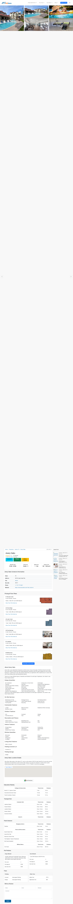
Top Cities (41, 2)
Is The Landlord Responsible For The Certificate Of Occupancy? (63, 562)
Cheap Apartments (32, 2)
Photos (17, 559)
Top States (49, 2)
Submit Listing (64, 2)
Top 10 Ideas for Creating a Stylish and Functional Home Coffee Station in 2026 (63, 573)
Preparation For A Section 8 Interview (62, 567)
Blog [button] (56, 2)
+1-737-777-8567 (19, 585)
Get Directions (29, 780)
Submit (7, 901)
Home (6, 549)
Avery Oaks (23, 549)
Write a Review (25, 559)
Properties (11, 549)
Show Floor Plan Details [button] (11, 603)
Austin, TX (17, 549)
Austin (16, 580)
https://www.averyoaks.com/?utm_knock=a (24, 587)
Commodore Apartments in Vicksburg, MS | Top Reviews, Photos (63, 556)
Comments (9, 559)
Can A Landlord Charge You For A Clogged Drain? (63, 579)
